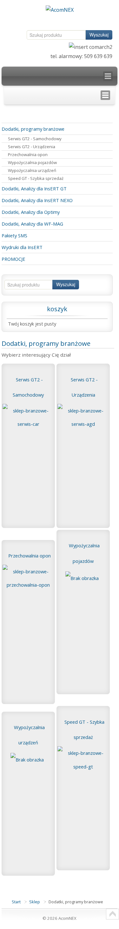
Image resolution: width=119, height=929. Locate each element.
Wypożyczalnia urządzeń (32, 170)
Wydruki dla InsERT (22, 247)
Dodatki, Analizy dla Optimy (31, 212)
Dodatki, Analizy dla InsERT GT (34, 188)
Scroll (112, 914)
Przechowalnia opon (28, 154)
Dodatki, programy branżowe (33, 129)
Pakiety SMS (14, 235)
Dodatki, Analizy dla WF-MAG (32, 224)
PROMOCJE (13, 259)
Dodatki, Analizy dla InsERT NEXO (37, 200)
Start (16, 902)
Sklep (34, 902)
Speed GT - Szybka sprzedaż (35, 178)
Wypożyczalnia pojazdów (32, 162)
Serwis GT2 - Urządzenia (31, 146)
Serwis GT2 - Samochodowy (35, 139)
